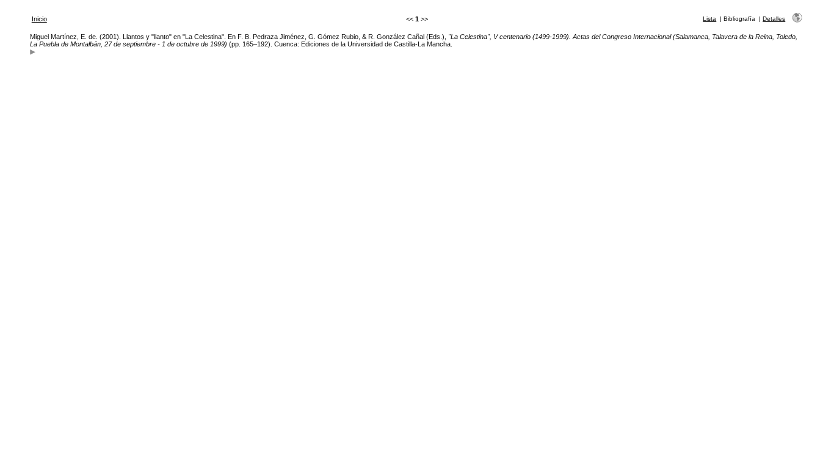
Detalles (774, 18)
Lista (709, 18)
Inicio (39, 19)
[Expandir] (32, 53)
